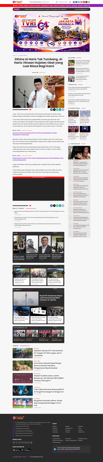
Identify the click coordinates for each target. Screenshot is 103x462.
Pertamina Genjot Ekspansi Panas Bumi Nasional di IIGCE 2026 (54, 280)
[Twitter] (54, 109)
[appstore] (17, 451)
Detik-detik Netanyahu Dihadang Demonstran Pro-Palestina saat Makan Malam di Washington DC (81, 196)
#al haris (29, 340)
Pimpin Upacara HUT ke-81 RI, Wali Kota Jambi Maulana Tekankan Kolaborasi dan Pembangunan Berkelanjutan (37, 224)
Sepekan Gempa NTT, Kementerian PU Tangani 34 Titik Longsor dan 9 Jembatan (29, 9)
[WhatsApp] (57, 109)
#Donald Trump (43, 340)
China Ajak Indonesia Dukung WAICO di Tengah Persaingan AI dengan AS (49, 390)
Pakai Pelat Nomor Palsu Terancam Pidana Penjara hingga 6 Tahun (38, 319)
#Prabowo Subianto (19, 340)
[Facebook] (51, 109)
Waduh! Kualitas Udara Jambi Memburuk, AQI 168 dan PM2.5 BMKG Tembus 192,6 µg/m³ (48, 378)
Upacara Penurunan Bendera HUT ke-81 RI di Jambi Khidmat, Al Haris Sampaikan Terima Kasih (35, 134)
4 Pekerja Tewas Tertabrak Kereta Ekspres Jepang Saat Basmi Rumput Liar (85, 122)
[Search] (30, 2)
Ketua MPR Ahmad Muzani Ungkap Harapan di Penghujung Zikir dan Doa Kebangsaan (80, 188)
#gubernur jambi (57, 340)
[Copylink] (63, 109)
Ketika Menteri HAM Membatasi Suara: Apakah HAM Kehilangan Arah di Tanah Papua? (31, 258)
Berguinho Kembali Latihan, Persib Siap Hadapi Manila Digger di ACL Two (48, 403)
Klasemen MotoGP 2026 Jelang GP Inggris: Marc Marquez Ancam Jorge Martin (80, 235)
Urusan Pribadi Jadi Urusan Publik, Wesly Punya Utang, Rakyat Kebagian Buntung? (44, 258)
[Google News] (31, 442)
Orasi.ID (15, 55)
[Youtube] (25, 442)
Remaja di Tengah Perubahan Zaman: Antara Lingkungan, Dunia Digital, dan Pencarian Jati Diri (19, 259)
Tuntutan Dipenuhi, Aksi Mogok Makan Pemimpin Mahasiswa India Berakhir (73, 123)
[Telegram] (60, 109)
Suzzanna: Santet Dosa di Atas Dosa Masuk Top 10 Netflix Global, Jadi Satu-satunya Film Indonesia (80, 204)
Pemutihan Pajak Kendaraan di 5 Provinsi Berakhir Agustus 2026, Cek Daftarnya (55, 320)
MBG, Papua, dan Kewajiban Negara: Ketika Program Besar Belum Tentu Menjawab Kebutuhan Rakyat (57, 258)
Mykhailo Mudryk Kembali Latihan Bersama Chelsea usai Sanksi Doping (80, 179)
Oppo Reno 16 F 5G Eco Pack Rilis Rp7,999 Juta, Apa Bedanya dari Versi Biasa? (81, 171)
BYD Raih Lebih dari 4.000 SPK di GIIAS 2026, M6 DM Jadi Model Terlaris (21, 320)
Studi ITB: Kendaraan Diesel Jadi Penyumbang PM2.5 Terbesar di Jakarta (51, 298)
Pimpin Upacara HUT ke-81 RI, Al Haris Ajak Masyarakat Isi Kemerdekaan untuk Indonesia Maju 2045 (38, 159)
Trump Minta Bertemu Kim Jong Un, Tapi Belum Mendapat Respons (73, 138)
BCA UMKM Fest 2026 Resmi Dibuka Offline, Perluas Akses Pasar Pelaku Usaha (37, 281)
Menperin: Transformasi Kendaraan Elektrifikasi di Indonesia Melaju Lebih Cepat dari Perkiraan (80, 164)
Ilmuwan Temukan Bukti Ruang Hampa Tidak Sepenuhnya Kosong (79, 94)
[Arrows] (13, 273)
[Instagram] (22, 442)
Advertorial (23, 55)
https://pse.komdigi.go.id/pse (65, 450)
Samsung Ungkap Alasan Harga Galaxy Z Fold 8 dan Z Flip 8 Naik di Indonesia (81, 219)
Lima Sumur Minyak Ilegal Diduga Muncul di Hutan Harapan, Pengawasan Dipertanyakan (47, 365)
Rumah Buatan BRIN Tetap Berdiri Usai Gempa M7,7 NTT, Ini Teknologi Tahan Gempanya (79, 101)
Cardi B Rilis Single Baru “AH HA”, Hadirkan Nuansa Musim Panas (81, 226)
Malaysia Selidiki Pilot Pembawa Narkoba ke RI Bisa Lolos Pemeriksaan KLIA (81, 211)
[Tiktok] (28, 442)
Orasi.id (27, 457)
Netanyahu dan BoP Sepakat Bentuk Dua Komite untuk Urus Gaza (85, 138)
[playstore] (26, 451)
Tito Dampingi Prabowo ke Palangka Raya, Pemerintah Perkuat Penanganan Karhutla (82, 78)
